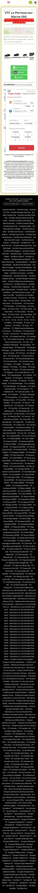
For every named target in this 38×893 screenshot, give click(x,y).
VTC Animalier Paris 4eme (16, 742)
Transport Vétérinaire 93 (16, 844)
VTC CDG (26, 342)
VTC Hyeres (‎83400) (23, 541)
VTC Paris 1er (22, 298)
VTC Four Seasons (23, 389)
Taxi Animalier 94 (12, 811)
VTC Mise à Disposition (27, 394)
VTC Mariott (22, 381)
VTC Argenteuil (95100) (17, 447)
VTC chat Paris (12, 772)
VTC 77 (28, 317)
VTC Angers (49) (18, 422)
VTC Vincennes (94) (21, 554)
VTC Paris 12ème (26, 309)
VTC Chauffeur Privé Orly (16, 339)
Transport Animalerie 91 (25, 817)
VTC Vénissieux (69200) (22, 521)
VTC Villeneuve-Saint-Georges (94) (17, 563)
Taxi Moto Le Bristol (17, 257)
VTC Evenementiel (11, 397)
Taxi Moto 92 (13, 883)
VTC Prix (6, 334)
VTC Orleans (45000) (10, 441)
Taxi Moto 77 (17, 880)
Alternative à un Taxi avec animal (22, 681)
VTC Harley (14, 367)
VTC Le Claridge (29, 383)
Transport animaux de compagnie (21, 659)
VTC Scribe (13, 381)
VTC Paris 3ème (13, 301)
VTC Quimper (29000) (9, 499)
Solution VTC (10, 199)
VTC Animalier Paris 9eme (11, 750)
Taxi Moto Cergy (22, 210)
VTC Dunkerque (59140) (20, 486)
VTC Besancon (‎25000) (23, 428)
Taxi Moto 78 (27, 880)
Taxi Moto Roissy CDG (10, 226)
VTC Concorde (16, 403)
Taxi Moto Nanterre (8, 210)
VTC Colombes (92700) (22, 469)
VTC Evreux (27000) (9, 538)
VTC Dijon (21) (29, 422)
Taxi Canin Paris (26, 828)
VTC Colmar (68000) (25, 494)
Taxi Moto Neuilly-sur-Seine (21, 292)
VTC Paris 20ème (18, 317)
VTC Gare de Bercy (27, 356)
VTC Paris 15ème (20, 312)
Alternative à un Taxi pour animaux (14, 673)
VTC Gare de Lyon (14, 356)
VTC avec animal (15, 778)
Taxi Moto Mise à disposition (20, 287)
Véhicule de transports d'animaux (22, 665)
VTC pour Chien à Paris (11, 795)
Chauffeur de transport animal (13, 715)
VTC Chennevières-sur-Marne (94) (23, 579)
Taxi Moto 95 (10, 886)
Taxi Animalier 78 (20, 814)
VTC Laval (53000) (10, 541)
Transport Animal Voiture (25, 670)
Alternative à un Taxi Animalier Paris (14, 590)
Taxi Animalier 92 (18, 808)
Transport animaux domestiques (13, 662)
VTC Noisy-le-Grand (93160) (24, 516)
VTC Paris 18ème (26, 314)
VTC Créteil (16, 325)
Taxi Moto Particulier (20, 276)
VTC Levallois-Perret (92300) (18, 530)
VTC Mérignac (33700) (10, 505)
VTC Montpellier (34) (23, 411)
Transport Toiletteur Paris (16, 852)
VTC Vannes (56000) (27, 535)
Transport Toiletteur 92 (20, 855)
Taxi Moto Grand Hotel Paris (22, 245)
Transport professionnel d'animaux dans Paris (18, 792)
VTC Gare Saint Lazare (26, 361)
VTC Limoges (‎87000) (13, 436)
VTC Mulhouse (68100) (26, 441)
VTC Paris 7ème (29, 303)
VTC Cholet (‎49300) (27, 532)
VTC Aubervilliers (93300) (26, 499)
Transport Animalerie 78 (11, 828)
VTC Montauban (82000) (11, 535)
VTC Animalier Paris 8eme (26, 748)
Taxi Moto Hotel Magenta (12, 251)
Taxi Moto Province (20, 284)
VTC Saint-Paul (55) (16, 463)
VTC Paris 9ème (21, 306)
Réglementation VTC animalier (24, 737)
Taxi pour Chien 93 (16, 833)
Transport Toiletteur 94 (20, 858)
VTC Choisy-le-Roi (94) (21, 557)
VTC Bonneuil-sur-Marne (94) (23, 588)
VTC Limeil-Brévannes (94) (11, 582)
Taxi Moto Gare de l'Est (16, 234)
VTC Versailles (17, 323)
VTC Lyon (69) (19, 405)
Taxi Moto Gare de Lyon (15, 232)
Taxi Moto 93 (23, 883)
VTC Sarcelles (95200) (10, 519)
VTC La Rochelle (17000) (12, 477)
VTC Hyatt (15, 370)
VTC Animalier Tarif (24, 728)
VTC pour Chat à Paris (17, 781)
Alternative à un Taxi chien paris (14, 668)
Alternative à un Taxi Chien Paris (14, 698)
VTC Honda (22, 367)
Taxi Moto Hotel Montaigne (22, 265)
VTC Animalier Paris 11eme (20, 759)
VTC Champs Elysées (14, 375)
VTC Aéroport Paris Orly (17, 337)
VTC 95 (32, 320)
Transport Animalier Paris (25, 872)
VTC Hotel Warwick (9, 386)
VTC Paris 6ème (17, 303)
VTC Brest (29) (7, 425)
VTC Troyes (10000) (25, 505)
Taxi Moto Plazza (15, 254)
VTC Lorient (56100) (20, 513)
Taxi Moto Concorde (10, 298)
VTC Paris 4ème (25, 301)
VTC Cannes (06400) (24, 491)
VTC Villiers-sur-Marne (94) (21, 566)
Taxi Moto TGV (8, 284)
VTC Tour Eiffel (21, 400)
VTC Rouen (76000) (9, 444)
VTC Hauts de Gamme (22, 392)
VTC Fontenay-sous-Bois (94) (19, 552)
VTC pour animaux (25, 772)
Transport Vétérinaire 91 (11, 841)
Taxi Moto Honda (22, 290)
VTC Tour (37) (21, 433)
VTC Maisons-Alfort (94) (14, 549)
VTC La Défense (24, 397)
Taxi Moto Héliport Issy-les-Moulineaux (21, 281)
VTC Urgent (17, 364)
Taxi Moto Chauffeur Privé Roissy (20, 221)
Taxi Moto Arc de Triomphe (24, 295)
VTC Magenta (8, 372)
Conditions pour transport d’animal (15, 692)
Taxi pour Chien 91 (21, 830)
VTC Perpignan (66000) (17, 452)
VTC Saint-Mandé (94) (16, 574)
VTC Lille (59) (26, 417)
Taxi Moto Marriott (21, 262)
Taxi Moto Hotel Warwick (23, 268)
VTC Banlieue (17, 331)
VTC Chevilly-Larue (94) (21, 577)
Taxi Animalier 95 (25, 811)
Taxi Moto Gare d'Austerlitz (22, 237)
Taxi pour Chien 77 (25, 836)
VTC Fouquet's (18, 378)
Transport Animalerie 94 (16, 822)
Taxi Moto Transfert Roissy (25, 223)
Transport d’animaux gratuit (25, 690)
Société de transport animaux (25, 695)
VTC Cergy (25, 325)
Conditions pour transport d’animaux (15, 706)
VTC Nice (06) (12, 408)
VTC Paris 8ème (9, 306)
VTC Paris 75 (26, 403)
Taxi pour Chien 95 (11, 836)
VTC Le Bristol (27, 375)
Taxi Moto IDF (14, 243)
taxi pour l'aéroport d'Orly (15, 800)
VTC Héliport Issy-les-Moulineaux (23, 328)
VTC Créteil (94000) (15, 458)
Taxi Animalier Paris (23, 806)
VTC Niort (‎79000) (25, 519)
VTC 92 (14, 320)
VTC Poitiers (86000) (19, 461)
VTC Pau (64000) (14, 474)
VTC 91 (7, 320)
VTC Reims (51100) (14, 417)
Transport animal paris (11, 684)
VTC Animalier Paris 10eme (20, 753)
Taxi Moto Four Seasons (18, 273)
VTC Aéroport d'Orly (27, 334)
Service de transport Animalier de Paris (21, 703)
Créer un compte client (11, 204)
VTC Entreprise (13, 394)
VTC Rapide (26, 364)
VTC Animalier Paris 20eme (18, 770)
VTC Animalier (12, 728)
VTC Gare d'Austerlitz (10, 361)
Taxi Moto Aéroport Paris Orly (20, 212)
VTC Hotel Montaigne (15, 383)
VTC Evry (27, 323)
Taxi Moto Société (25, 226)
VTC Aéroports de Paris (18, 350)
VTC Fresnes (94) (25, 568)
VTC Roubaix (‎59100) (20, 450)
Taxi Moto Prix (25, 243)
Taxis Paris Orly (25, 795)
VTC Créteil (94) (27, 543)
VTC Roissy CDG (20, 348)
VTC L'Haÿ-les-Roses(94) (27, 560)
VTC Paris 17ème (13, 314)
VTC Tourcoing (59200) (17, 466)
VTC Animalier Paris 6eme (21, 745)
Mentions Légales (23, 201)
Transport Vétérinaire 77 (11, 850)
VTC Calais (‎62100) (28, 474)
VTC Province (6, 331)
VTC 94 (26, 320)
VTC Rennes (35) (19, 414)
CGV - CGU (12, 201)
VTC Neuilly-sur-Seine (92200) (20, 510)
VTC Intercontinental (27, 370)
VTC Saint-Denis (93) (17, 455)
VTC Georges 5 (22, 386)
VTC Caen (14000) (28, 439)
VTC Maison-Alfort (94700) (26, 538)
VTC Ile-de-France (29, 331)
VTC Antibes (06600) (17, 483)
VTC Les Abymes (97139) (26, 502)
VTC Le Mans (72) (19, 425)
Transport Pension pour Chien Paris (15, 875)
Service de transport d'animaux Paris (21, 789)
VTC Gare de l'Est (8, 359)
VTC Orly (5, 337)
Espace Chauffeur (27, 204)
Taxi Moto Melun (21, 886)
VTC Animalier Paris (19, 734)
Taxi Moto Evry (22, 888)
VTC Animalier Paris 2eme (11, 739)
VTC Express (8, 364)
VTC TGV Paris (20, 353)
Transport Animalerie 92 (11, 819)
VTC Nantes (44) (24, 408)
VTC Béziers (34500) (24, 488)
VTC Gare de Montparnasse (25, 359)
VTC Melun (8, 323)
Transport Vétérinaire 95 (24, 847)
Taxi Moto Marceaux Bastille (21, 259)
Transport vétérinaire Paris (24, 839)
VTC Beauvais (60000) (18, 527)
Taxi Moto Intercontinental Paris (23, 248)
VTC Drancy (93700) (9, 502)
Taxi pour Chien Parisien (23, 877)
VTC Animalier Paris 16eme (20, 764)
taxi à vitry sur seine (25, 803)
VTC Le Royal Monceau (22, 372)
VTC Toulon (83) (25, 419)
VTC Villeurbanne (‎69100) (22, 430)
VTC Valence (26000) (27, 497)
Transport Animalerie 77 (24, 825)
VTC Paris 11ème (13, 309)
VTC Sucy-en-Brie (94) (22, 571)
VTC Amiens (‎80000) (13, 439)
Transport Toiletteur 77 (20, 861)
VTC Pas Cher (14, 334)
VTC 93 (20, 320)
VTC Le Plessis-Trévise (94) (19, 585)
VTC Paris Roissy (25, 345)
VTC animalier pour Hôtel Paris (22, 783)
